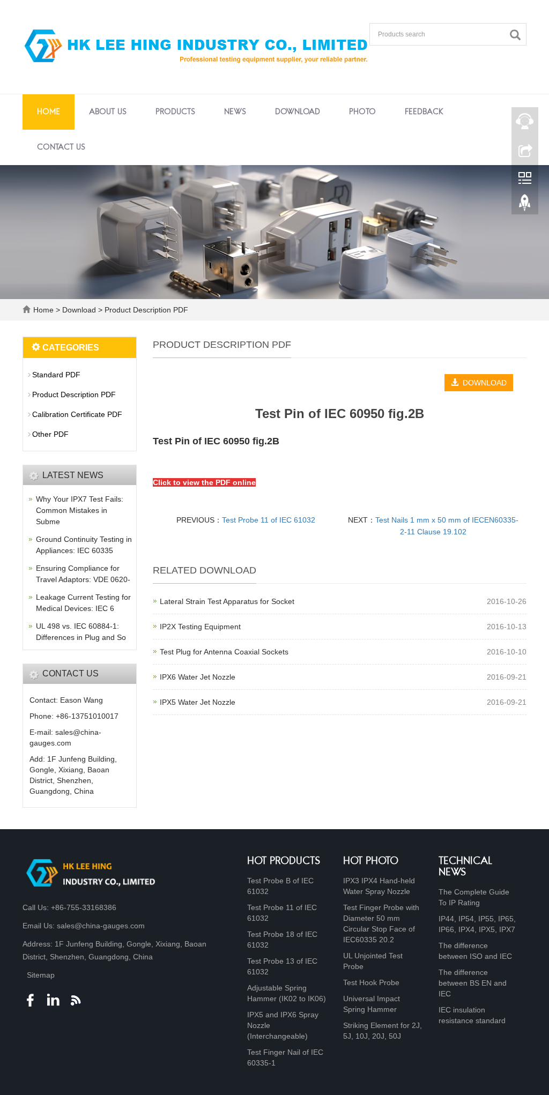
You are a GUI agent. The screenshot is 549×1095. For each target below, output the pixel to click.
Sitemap (41, 975)
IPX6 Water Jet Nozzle (197, 677)
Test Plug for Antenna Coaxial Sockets (224, 651)
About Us (108, 112)
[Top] (524, 205)
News (235, 112)
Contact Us (61, 147)
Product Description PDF (145, 310)
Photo (362, 112)
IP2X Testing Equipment (200, 626)
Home (48, 112)
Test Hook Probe (371, 982)
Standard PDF (56, 374)
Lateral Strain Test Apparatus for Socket (227, 601)
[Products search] (518, 35)
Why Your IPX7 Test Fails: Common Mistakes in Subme (79, 510)
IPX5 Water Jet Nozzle (197, 702)
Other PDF (50, 434)
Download (297, 112)
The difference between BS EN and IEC (473, 983)
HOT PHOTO (370, 861)
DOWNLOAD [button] (482, 382)
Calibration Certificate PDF (77, 414)
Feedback (424, 112)
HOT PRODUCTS (284, 861)
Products (175, 112)
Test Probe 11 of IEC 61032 (268, 520)
